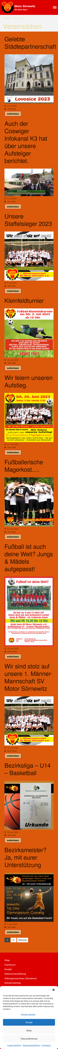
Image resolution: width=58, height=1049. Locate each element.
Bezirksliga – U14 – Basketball (27, 769)
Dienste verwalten (28, 1014)
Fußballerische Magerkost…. (23, 465)
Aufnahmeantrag (12, 982)
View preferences (29, 1038)
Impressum (46, 1045)
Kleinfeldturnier (24, 300)
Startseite (7, 18)
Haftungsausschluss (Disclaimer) (20, 978)
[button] (53, 989)
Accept (29, 1022)
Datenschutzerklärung (31, 1045)
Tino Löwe (11, 108)
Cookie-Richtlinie (14, 1045)
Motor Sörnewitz (24, 6)
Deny (29, 1030)
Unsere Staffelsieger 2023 (28, 220)
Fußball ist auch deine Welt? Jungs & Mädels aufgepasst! (28, 557)
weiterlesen (13, 113)
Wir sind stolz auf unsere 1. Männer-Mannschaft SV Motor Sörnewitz (28, 677)
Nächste (22, 939)
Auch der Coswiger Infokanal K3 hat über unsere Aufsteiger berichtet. (25, 142)
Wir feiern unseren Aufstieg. (28, 381)
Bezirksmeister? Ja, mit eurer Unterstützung (25, 857)
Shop (7, 960)
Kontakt (8, 969)
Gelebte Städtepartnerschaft (30, 42)
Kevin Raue (12, 651)
